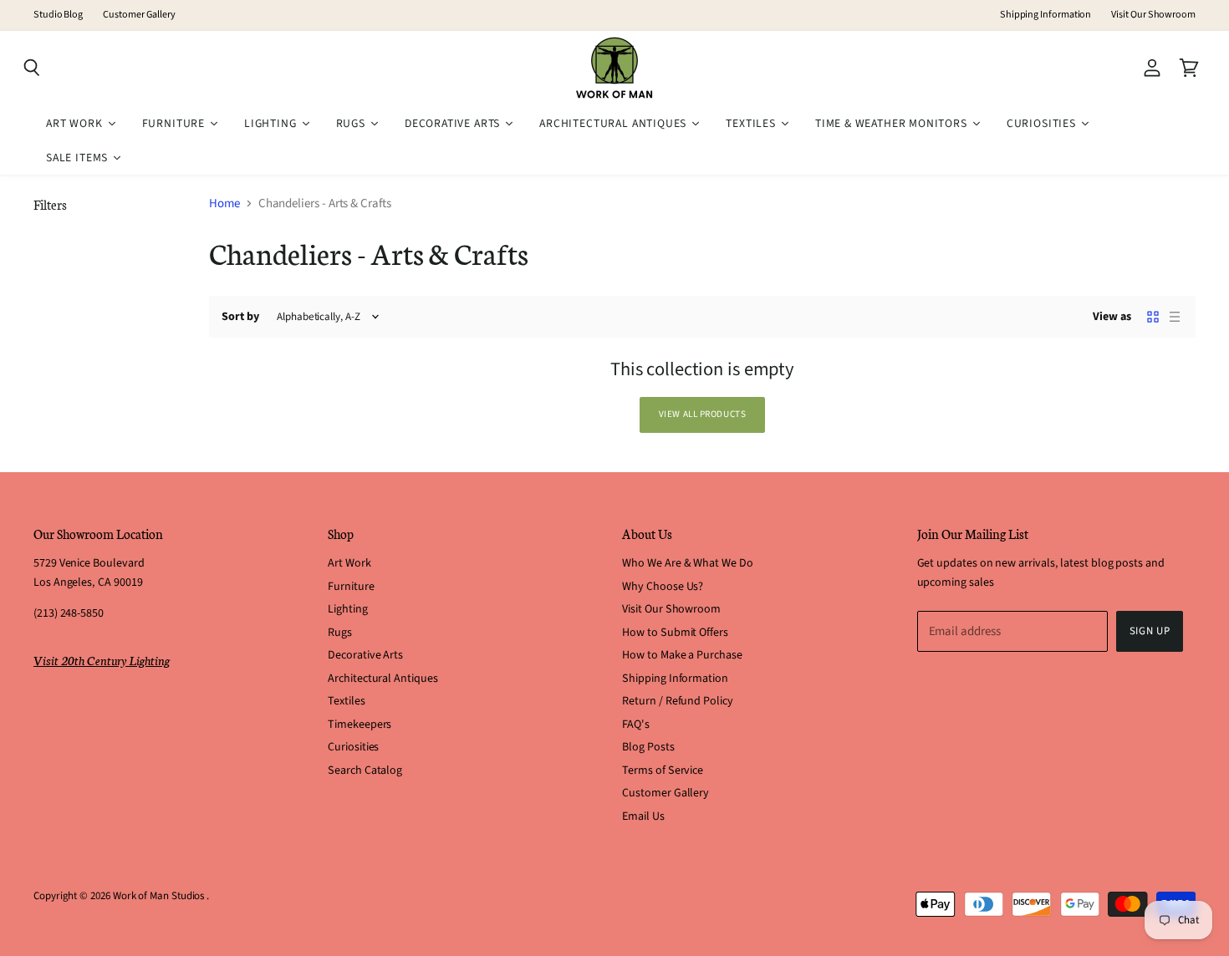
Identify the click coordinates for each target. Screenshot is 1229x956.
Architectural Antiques (382, 678)
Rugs (340, 632)
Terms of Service (662, 770)
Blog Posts (648, 747)
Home (224, 203)
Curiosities (353, 747)
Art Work (349, 563)
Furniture (351, 586)
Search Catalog (365, 770)
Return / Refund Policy (677, 701)
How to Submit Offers (675, 632)
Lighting (347, 609)
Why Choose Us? (662, 586)
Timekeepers (359, 724)
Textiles (346, 701)
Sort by (240, 316)
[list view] (1174, 316)
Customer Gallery (139, 15)
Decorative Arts (365, 655)
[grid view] (1153, 316)
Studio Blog (58, 15)
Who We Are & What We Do (687, 563)
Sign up (1150, 630)
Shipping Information (1046, 15)
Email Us (643, 816)
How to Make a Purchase (682, 655)
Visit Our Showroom (1153, 15)
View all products (703, 414)
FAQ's (636, 724)
